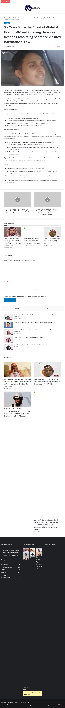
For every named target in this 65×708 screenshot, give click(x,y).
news (24, 705)
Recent (48, 308)
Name (6, 282)
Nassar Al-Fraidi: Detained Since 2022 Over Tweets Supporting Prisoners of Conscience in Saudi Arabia (52, 241)
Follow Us (25, 687)
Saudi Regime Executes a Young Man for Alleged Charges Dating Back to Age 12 (34, 322)
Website (36, 289)
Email (5, 289)
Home (6, 18)
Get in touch (42, 705)
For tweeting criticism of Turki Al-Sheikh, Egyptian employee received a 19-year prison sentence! (36, 316)
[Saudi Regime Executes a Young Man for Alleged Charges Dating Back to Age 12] (8, 324)
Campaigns (5, 565)
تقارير (5, 575)
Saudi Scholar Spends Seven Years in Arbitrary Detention (28, 337)
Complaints (49, 705)
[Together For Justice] (32, 8)
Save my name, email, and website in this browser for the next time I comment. (25, 296)
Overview (55, 705)
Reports (11, 18)
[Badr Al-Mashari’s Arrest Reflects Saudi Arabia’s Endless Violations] (8, 347)
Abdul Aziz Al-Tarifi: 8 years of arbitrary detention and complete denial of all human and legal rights (36, 331)
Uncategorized (6, 578)
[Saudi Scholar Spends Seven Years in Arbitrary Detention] (8, 339)
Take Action (35, 705)
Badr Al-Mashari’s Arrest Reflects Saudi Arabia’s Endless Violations (31, 345)
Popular (17, 308)
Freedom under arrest (7, 567)
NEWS (3, 570)
